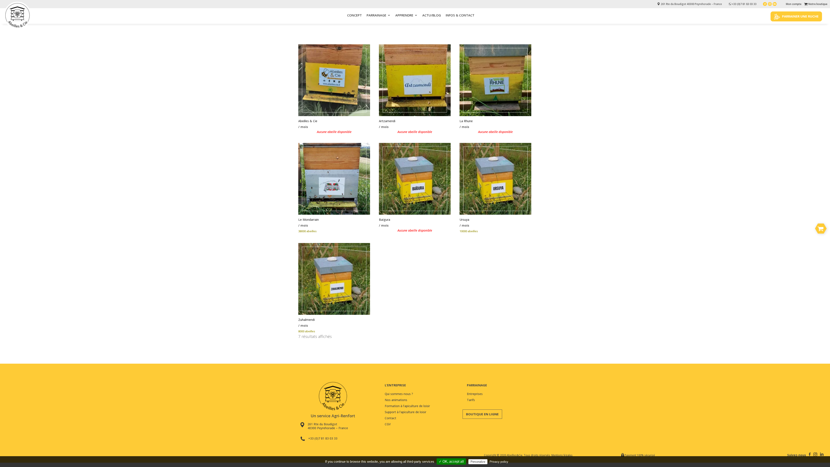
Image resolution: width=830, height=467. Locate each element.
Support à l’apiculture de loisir (405, 412)
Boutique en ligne (482, 414)
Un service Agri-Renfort (333, 415)
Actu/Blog (431, 15)
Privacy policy (499, 461)
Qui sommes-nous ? (399, 394)
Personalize (478, 461)
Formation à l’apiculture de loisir (407, 406)
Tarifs (471, 400)
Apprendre (404, 15)
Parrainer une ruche (800, 16)
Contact (390, 418)
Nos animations (396, 400)
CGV (388, 424)
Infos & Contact (460, 15)
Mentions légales (562, 455)
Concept (354, 15)
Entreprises (475, 394)
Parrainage (376, 15)
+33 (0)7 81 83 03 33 (322, 438)
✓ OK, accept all (451, 461)
